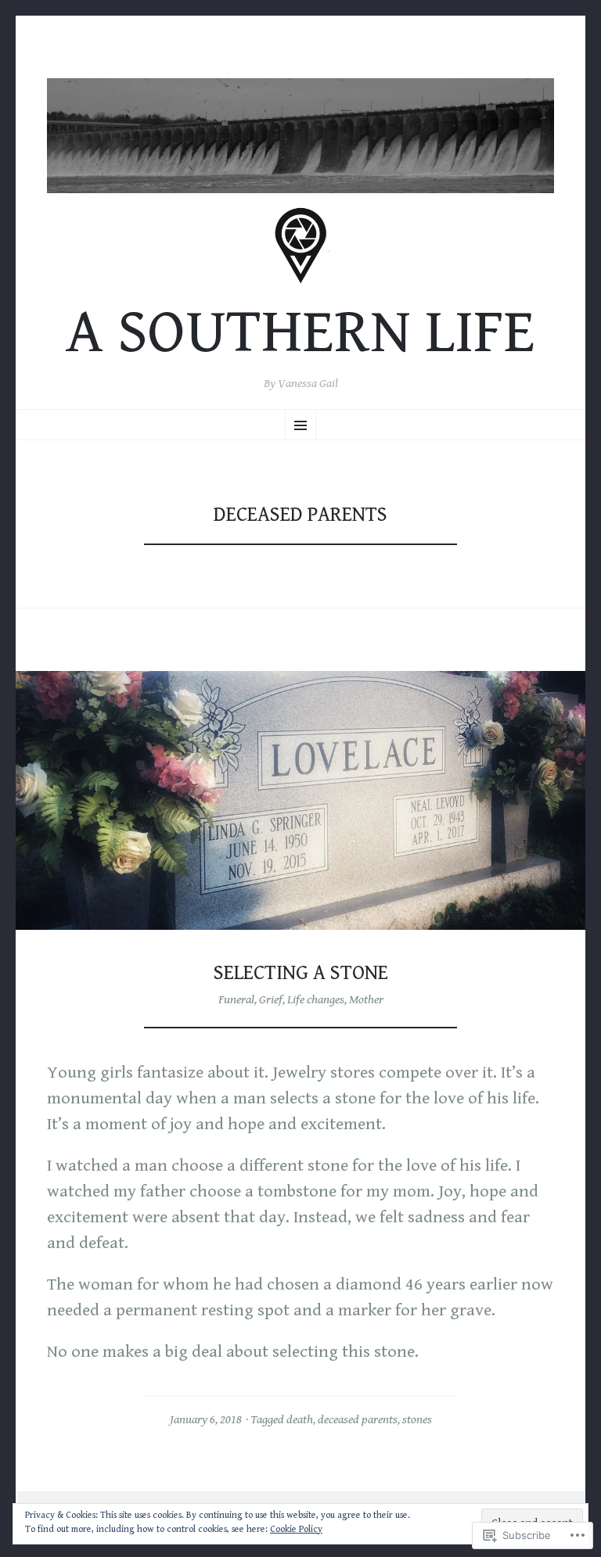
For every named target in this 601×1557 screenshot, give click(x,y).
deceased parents (358, 1419)
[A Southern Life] (300, 135)
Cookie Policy (296, 1529)
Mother (366, 999)
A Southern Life (300, 333)
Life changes (315, 999)
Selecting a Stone (301, 973)
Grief (271, 999)
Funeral (236, 999)
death (299, 1419)
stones (417, 1419)
